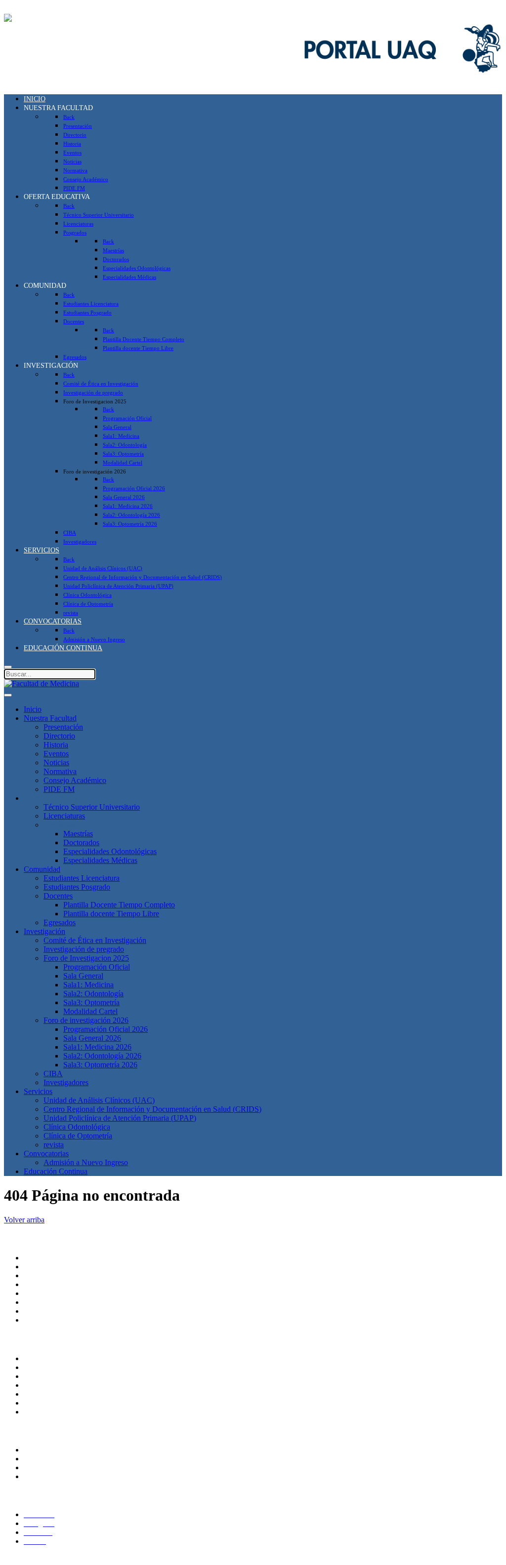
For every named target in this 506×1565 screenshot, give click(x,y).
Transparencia (45, 1358)
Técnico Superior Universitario (91, 807)
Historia (55, 745)
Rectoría (37, 1266)
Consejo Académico (74, 780)
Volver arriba (24, 1219)
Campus (36, 1320)
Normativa (60, 771)
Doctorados (81, 842)
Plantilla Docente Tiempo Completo (119, 904)
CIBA (53, 1073)
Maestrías (78, 833)
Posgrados (59, 825)
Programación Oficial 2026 (105, 1029)
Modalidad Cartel (90, 1011)
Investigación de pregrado (83, 949)
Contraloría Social (52, 1385)
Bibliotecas (41, 1412)
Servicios (38, 1091)
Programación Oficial (96, 967)
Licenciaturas (64, 816)
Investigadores (65, 1082)
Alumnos (38, 1450)
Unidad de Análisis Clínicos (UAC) (99, 1100)
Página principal (49, 1257)
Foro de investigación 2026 (85, 1020)
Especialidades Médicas (100, 860)
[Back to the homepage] (41, 18)
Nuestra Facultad (50, 718)
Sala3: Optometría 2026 (100, 1064)
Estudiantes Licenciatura (81, 878)
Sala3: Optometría (91, 1002)
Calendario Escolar (53, 1403)
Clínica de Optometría (77, 1136)
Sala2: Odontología (93, 993)
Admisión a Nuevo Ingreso (85, 1162)
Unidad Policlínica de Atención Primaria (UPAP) (119, 1118)
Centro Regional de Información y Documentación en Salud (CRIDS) (152, 1109)
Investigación (44, 931)
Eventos (56, 753)
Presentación (63, 727)
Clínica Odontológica (76, 1127)
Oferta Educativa (50, 798)
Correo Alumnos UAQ (59, 1458)
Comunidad (42, 869)
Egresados (59, 922)
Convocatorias (46, 1153)
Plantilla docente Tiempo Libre (111, 913)
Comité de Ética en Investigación (94, 940)
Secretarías (40, 1275)
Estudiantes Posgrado (76, 887)
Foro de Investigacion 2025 (86, 958)
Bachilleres (41, 1302)
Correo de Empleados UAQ (67, 1376)
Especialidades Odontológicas (110, 851)
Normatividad (45, 1367)
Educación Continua (55, 1171)
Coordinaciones (48, 1293)
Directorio (59, 736)
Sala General (83, 976)
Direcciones (42, 1284)
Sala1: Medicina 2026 (97, 1047)
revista (53, 1144)
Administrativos (48, 1476)
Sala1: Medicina (88, 984)
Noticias (56, 762)
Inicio (33, 709)
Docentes (58, 896)
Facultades (40, 1311)
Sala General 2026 (92, 1038)
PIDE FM (59, 789)
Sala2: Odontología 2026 (102, 1056)
